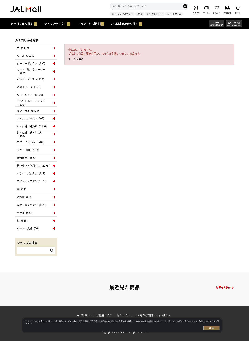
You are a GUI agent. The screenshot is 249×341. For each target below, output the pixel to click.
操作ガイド (123, 315)
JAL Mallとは (83, 315)
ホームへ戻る (75, 59)
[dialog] (122, 325)
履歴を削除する (225, 287)
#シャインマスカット (122, 13)
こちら (210, 321)
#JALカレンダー (155, 13)
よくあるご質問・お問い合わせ (153, 315)
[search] (185, 6)
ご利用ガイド (104, 315)
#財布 (140, 13)
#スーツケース (174, 13)
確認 (211, 327)
